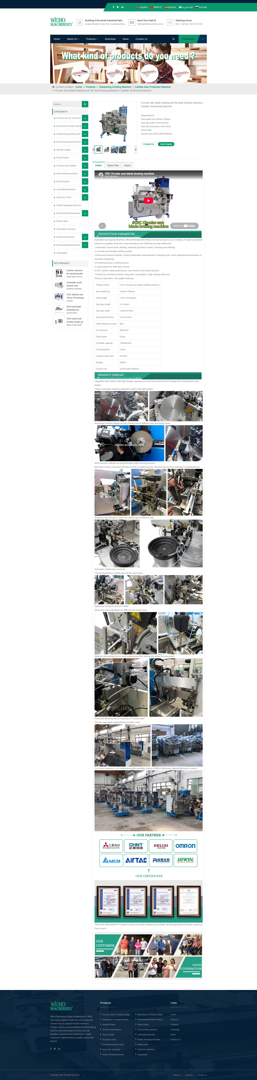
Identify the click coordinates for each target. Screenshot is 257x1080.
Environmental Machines (68, 213)
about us (72, 39)
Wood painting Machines (68, 245)
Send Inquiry (166, 144)
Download (110, 39)
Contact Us (148, 144)
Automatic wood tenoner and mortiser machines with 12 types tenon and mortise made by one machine (75, 285)
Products (90, 87)
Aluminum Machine (65, 237)
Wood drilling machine (67, 173)
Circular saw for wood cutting (70, 118)
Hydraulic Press (63, 197)
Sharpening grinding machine (115, 87)
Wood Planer (62, 157)
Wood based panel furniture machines (71, 142)
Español (172, 7)
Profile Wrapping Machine (68, 205)
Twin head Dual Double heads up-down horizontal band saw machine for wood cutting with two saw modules (75, 321)
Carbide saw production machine (153, 87)
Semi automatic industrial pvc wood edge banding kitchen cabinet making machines (74, 309)
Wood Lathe (62, 221)
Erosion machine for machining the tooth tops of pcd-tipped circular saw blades (75, 273)
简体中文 (157, 7)
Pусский (202, 7)
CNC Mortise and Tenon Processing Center (75, 297)
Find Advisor (188, 39)
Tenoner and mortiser (66, 166)
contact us (142, 39)
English (143, 7)
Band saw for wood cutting (68, 126)
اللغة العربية (187, 7)
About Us (177, 1075)
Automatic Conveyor (66, 229)
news (126, 39)
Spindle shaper (63, 150)
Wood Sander (62, 181)
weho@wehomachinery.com (150, 24)
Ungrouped (61, 253)
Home (57, 39)
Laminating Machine (66, 189)
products (91, 39)
